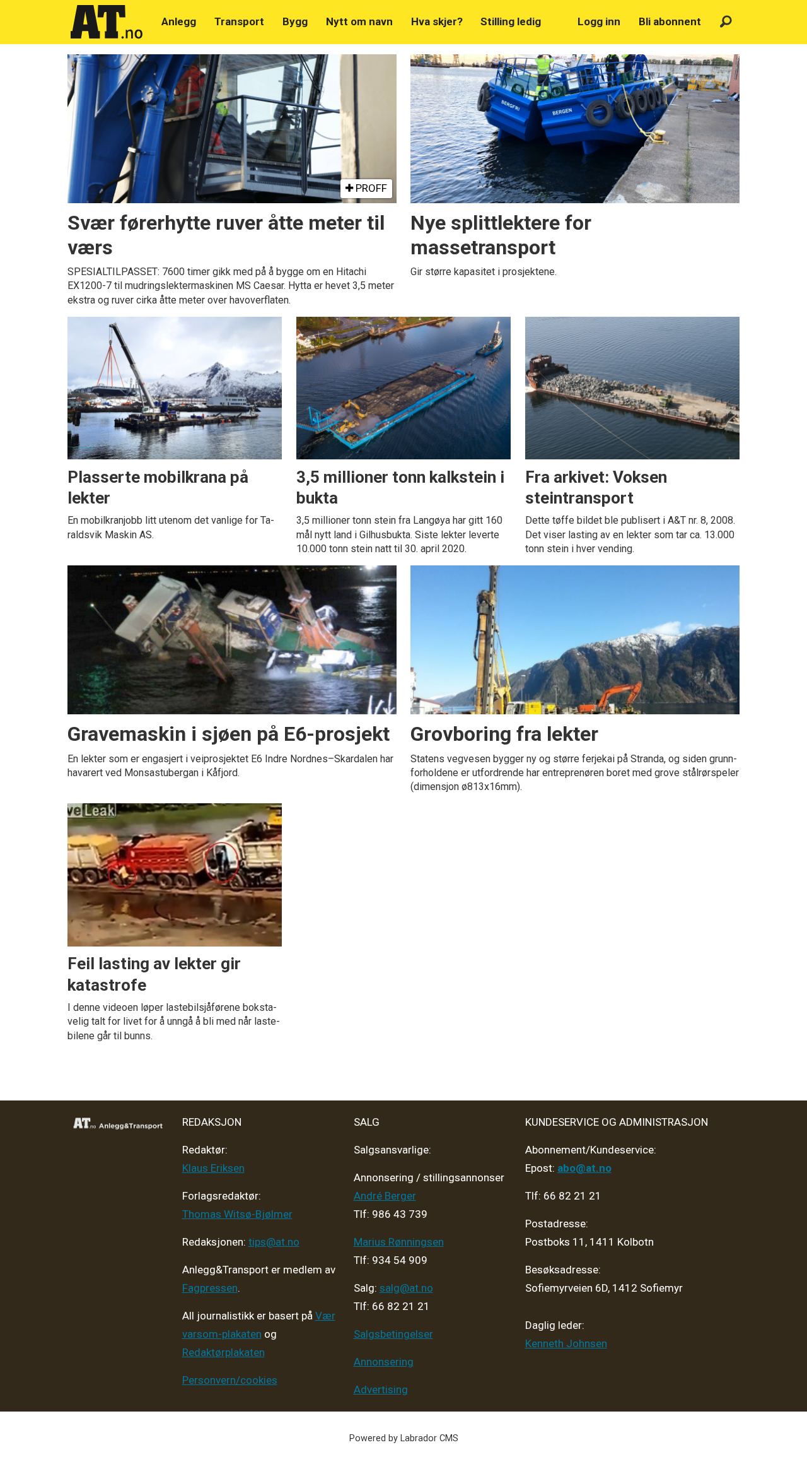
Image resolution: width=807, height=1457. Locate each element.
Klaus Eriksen (213, 1168)
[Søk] (725, 21)
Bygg (295, 21)
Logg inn (599, 21)
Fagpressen (210, 1288)
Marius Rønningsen (399, 1242)
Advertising (381, 1389)
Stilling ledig (510, 21)
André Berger (385, 1195)
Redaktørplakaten (223, 1352)
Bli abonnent (670, 21)
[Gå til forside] (106, 22)
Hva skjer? (437, 21)
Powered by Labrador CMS (403, 1438)
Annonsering (384, 1361)
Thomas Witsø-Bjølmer (237, 1214)
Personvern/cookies (229, 1380)
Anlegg (178, 21)
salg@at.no (406, 1288)
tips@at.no (273, 1242)
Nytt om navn (359, 21)
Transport (239, 21)
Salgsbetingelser (393, 1334)
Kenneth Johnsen (566, 1343)
